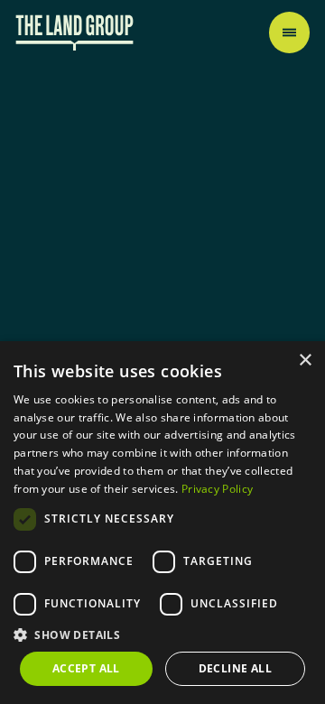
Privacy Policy (217, 488)
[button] (162, 634)
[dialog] (162, 522)
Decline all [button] (235, 668)
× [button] (304, 360)
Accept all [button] (86, 668)
